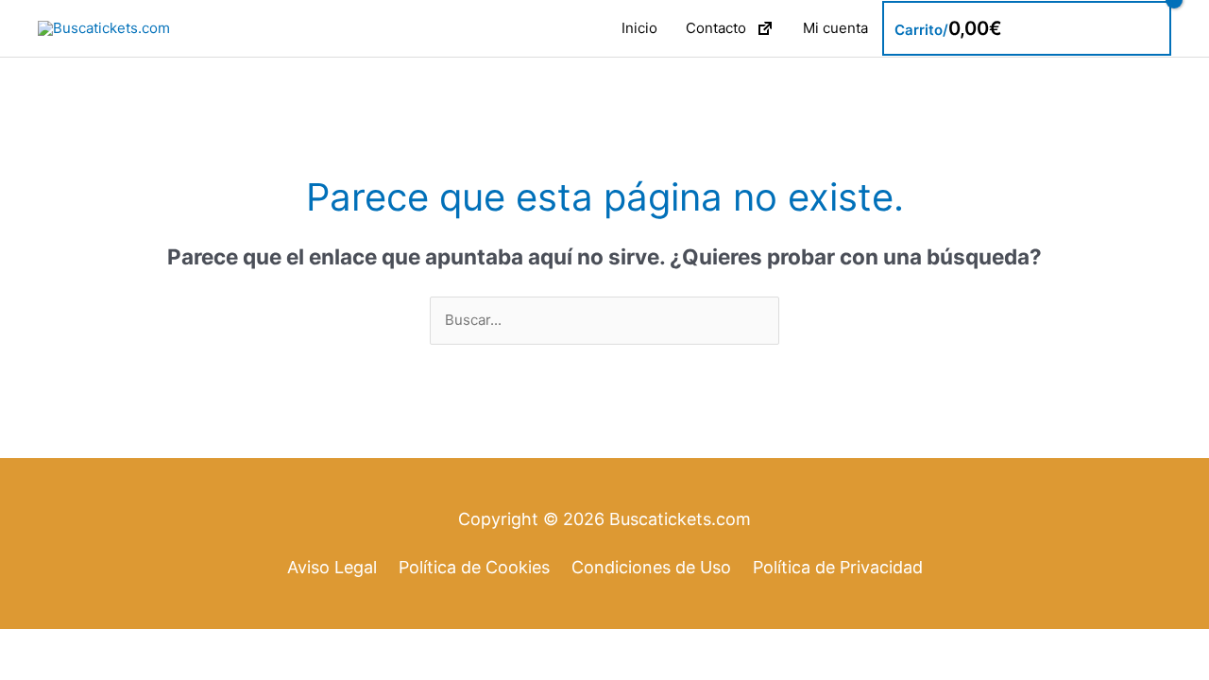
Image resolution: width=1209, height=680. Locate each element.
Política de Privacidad (838, 567)
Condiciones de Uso (651, 567)
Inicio (639, 28)
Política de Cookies (474, 567)
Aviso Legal (332, 567)
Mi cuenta (835, 28)
